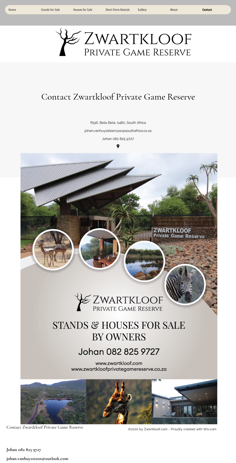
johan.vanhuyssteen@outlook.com (37, 458)
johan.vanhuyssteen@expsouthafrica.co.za (118, 131)
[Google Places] (118, 146)
